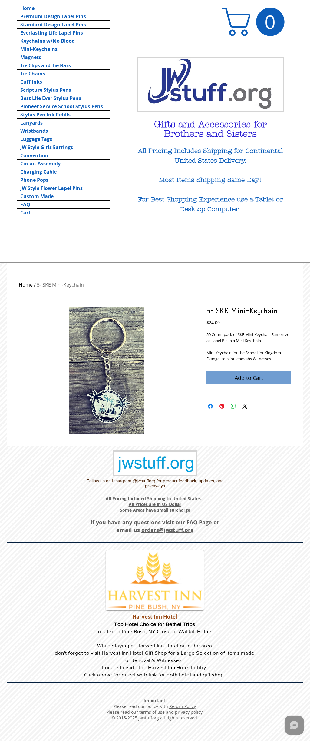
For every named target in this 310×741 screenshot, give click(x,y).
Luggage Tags (36, 139)
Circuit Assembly (40, 163)
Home (27, 8)
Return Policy (182, 706)
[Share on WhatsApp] (233, 406)
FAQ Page (199, 522)
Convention (34, 155)
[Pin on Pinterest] (222, 406)
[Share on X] (245, 406)
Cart (25, 212)
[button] (256, 22)
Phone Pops (34, 180)
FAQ (25, 204)
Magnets (30, 57)
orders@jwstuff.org (167, 530)
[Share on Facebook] (210, 406)
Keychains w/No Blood (47, 41)
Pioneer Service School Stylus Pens (61, 106)
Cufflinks (31, 81)
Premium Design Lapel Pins (53, 16)
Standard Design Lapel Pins (53, 24)
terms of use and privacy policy (170, 712)
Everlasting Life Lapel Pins (51, 32)
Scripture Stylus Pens (45, 90)
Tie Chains (32, 73)
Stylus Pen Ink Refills (45, 114)
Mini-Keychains (39, 49)
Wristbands (34, 131)
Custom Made (37, 196)
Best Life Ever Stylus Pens (50, 98)
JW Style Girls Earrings (46, 147)
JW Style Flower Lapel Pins (51, 188)
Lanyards (31, 122)
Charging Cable (38, 171)
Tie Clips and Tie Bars (45, 65)
